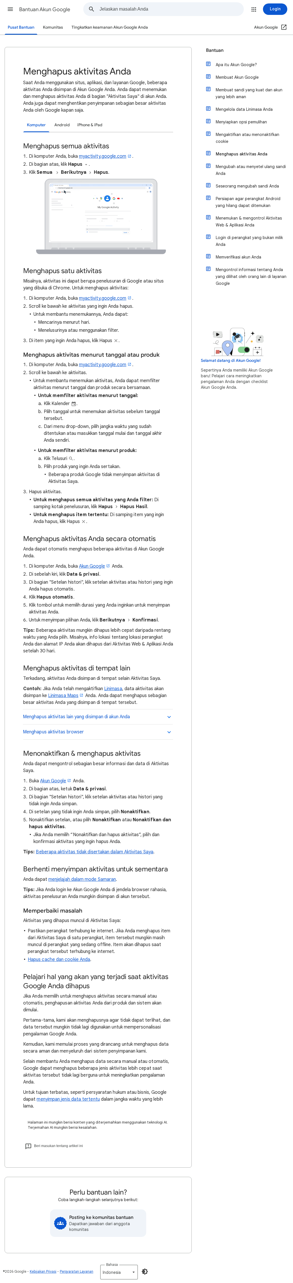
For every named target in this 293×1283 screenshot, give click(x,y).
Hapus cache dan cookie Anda (59, 959)
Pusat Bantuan (21, 27)
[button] (10, 9)
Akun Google (92, 566)
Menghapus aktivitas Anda (241, 154)
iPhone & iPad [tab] (89, 125)
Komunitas (53, 27)
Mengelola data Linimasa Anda (244, 109)
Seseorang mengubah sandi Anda (247, 186)
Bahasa (112, 1264)
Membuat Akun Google (237, 77)
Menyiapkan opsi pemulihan (241, 122)
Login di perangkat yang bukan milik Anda (249, 241)
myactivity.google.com (102, 156)
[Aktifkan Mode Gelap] (145, 1271)
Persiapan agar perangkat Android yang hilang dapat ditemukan (248, 202)
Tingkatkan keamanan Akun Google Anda (110, 27)
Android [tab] (62, 125)
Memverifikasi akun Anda (238, 257)
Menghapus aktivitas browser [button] (53, 732)
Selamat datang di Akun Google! (231, 360)
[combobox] (171, 9)
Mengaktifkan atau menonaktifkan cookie (247, 138)
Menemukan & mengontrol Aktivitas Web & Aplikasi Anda (249, 222)
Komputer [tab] (36, 125)
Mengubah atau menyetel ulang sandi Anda (251, 170)
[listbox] (119, 1272)
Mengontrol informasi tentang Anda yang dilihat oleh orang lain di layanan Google (251, 276)
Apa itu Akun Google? (236, 64)
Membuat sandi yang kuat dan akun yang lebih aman (249, 93)
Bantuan (214, 50)
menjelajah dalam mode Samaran (82, 879)
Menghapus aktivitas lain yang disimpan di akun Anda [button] (76, 717)
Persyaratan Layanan (76, 1271)
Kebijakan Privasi (43, 1271)
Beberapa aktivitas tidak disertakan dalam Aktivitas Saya (94, 852)
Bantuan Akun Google (44, 9)
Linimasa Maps (63, 695)
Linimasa (113, 689)
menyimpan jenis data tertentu (68, 1099)
